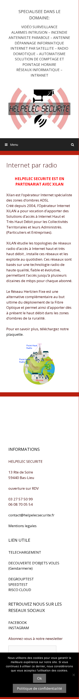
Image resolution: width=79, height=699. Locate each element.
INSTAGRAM (18, 627)
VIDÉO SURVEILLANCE (39, 26)
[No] (73, 675)
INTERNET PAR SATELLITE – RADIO (39, 48)
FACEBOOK (17, 622)
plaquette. (15, 334)
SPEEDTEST (18, 584)
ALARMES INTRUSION (29, 32)
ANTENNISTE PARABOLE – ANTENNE (39, 37)
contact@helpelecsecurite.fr (31, 515)
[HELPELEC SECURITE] (39, 108)
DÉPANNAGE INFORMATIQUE (39, 43)
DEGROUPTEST (21, 579)
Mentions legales (22, 525)
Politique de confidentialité (39, 688)
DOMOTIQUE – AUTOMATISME (39, 53)
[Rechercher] (72, 144)
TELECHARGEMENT (24, 552)
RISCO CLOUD (19, 589)
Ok (39, 678)
